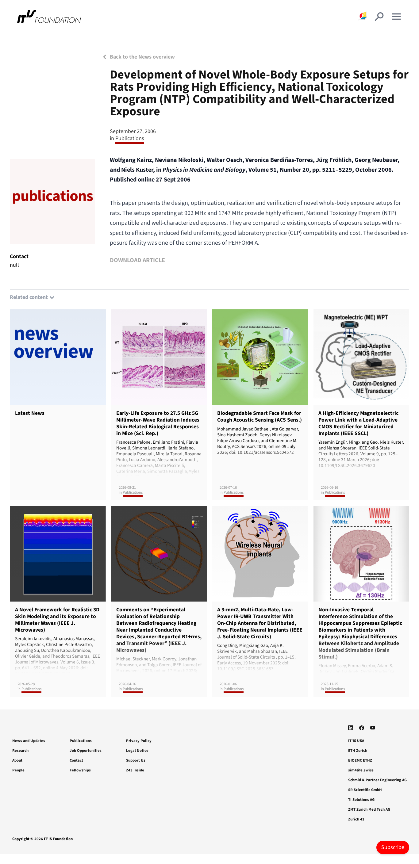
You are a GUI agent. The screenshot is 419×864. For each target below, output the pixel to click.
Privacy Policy (139, 741)
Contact (76, 760)
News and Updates (28, 741)
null (14, 265)
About (17, 760)
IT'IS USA (356, 741)
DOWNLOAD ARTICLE (137, 260)
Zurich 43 (356, 819)
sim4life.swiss (361, 770)
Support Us (135, 760)
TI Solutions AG (361, 799)
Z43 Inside (135, 770)
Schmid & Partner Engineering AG (377, 780)
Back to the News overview (142, 57)
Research (20, 750)
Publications (81, 741)
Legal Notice (137, 750)
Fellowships (80, 770)
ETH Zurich (357, 750)
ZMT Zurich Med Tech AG (369, 809)
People (18, 770)
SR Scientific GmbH (365, 790)
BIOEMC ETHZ (360, 760)
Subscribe (392, 847)
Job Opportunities (86, 750)
